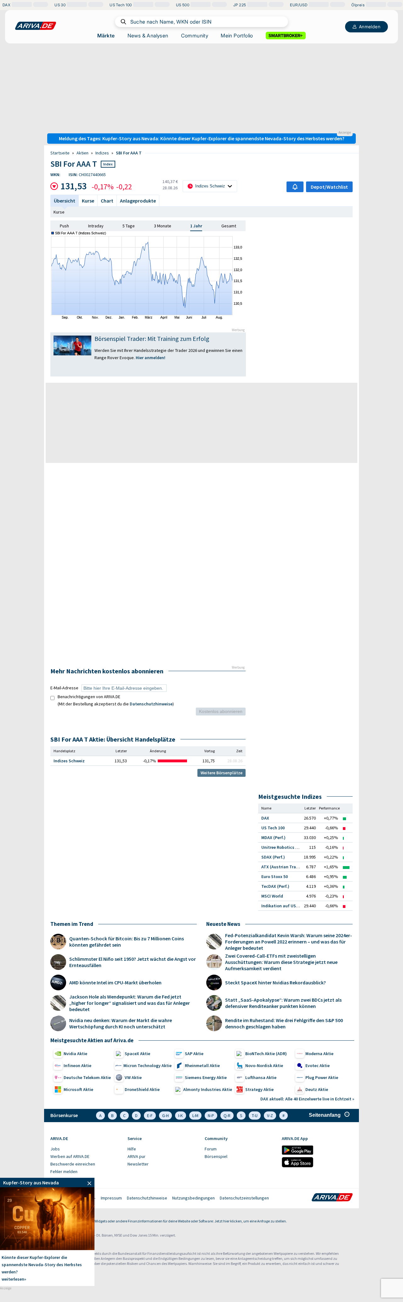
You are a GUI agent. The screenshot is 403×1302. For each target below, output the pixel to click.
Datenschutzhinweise (151, 704)
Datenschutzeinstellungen (244, 1198)
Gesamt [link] (228, 226)
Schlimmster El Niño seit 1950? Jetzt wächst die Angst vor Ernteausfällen (132, 962)
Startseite (60, 153)
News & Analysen (148, 35)
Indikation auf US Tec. (283, 906)
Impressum (111, 1198)
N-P (211, 1115)
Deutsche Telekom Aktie (87, 1077)
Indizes (102, 153)
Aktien (82, 153)
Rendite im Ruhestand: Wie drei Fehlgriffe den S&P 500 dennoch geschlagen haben (284, 1023)
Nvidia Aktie (75, 1053)
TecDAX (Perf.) (275, 886)
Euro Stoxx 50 (274, 876)
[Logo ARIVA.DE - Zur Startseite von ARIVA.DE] (332, 1198)
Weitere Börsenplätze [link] (221, 773)
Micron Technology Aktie (147, 1065)
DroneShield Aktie (142, 1089)
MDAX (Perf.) (273, 837)
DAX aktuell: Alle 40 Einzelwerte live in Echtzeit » (307, 1099)
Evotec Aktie (317, 1065)
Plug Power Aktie (321, 1077)
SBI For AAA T (129, 153)
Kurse (59, 212)
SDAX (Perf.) (273, 857)
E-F (150, 1115)
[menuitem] (85, 1149)
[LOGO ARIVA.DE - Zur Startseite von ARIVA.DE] (35, 26)
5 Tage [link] (128, 226)
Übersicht (64, 201)
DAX (265, 818)
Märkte (106, 35)
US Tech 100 (273, 828)
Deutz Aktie (316, 1089)
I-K (180, 1115)
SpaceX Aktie (137, 1053)
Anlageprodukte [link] (138, 201)
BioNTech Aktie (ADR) (266, 1053)
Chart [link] (107, 201)
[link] (47, 1182)
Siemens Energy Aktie (206, 1077)
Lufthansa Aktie (260, 1077)
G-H (165, 1115)
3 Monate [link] (162, 226)
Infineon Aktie (77, 1065)
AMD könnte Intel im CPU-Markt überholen (115, 982)
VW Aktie (133, 1077)
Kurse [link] (88, 201)
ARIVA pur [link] (136, 1156)
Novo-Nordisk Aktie (264, 1065)
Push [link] (64, 226)
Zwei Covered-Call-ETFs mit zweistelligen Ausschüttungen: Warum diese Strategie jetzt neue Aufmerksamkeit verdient (281, 962)
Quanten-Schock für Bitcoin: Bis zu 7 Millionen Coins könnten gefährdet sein (126, 941)
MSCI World (272, 896)
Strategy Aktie (259, 1089)
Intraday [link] (96, 226)
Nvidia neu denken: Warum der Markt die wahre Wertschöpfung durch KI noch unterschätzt (120, 1023)
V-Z (270, 1115)
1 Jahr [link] (196, 226)
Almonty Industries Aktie (207, 1089)
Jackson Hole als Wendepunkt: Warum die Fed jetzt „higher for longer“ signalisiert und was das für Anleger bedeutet (129, 1002)
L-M (195, 1115)
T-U (255, 1115)
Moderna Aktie (319, 1053)
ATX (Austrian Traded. (282, 867)
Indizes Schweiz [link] (69, 761)
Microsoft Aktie (78, 1089)
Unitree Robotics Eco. (282, 847)
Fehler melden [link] (63, 1171)
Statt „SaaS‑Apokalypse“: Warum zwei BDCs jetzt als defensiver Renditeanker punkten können (283, 1003)
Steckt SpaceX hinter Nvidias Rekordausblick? (275, 982)
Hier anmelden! (151, 357)
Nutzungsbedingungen (193, 1198)
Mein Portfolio (237, 35)
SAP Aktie (194, 1053)
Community (194, 35)
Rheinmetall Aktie (202, 1065)
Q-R (227, 1115)
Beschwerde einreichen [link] (72, 1164)
